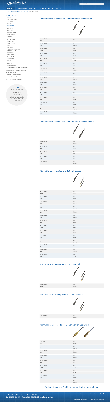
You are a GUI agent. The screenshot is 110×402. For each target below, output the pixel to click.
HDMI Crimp (10, 30)
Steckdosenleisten (11, 65)
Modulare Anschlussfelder (13, 74)
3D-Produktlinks (21, 8)
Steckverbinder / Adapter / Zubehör (16, 70)
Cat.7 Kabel (10, 47)
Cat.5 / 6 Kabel (11, 43)
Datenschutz (77, 399)
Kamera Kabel (10, 58)
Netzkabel (9, 63)
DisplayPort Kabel (11, 32)
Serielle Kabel (10, 41)
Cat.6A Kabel (10, 45)
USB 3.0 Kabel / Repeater (13, 51)
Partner (58, 8)
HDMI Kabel (10, 28)
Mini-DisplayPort (11, 34)
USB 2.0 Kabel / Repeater (13, 49)
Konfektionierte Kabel (12, 16)
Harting (9, 60)
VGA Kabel (9, 38)
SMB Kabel (10, 21)
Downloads (42, 8)
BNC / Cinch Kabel (11, 19)
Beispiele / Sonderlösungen (14, 79)
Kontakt (51, 8)
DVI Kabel (9, 36)
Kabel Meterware (11, 72)
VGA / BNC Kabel (11, 40)
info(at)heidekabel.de (18, 97)
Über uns (32, 8)
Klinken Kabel (10, 25)
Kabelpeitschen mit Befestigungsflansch (17, 67)
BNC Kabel (9, 17)
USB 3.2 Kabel (10, 54)
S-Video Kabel (10, 56)
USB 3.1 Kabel (10, 52)
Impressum (84, 399)
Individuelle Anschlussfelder (14, 77)
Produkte (10, 8)
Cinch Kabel (10, 23)
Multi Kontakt (10, 62)
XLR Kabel (9, 27)
